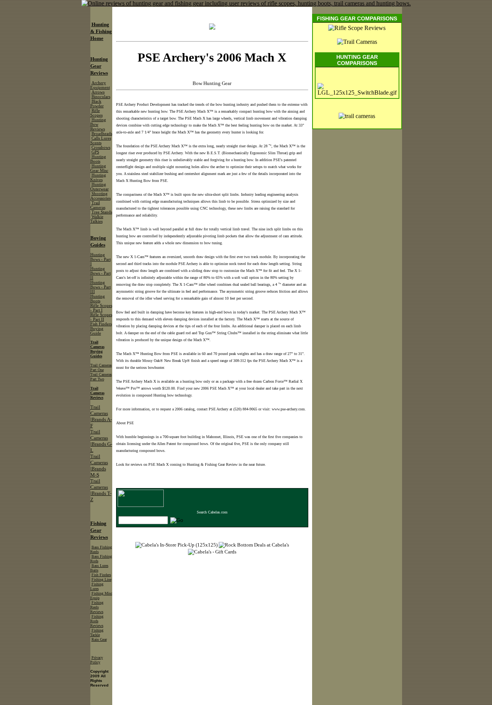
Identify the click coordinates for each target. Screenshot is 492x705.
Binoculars (100, 97)
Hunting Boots (98, 159)
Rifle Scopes (96, 112)
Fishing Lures (96, 586)
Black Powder (97, 103)
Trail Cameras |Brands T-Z (100, 490)
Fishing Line (101, 579)
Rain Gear (99, 639)
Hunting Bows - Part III (100, 287)
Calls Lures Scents (100, 140)
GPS (95, 152)
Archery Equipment (100, 85)
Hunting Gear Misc (99, 168)
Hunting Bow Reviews (98, 124)
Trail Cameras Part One (101, 367)
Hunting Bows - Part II (100, 273)
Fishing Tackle (96, 632)
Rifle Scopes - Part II (101, 317)
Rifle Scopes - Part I (101, 307)
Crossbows (100, 147)
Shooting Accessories (100, 196)
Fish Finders (101, 575)
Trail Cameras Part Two (101, 376)
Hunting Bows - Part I (100, 259)
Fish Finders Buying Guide (101, 328)
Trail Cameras (97, 205)
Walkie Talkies (96, 219)
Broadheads (101, 134)
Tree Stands (101, 212)
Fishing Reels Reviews (96, 607)
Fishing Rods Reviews (96, 621)
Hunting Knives (98, 177)
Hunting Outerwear (99, 186)
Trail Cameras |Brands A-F (101, 416)
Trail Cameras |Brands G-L (101, 441)
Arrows (98, 92)
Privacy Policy (96, 659)
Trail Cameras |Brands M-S (99, 465)
